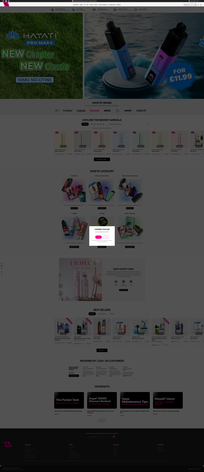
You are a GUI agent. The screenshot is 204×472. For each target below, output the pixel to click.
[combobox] (195, 1)
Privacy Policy (104, 241)
